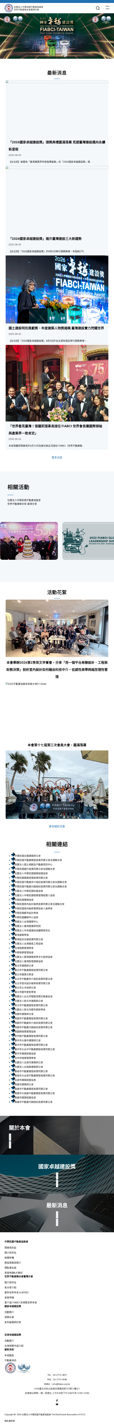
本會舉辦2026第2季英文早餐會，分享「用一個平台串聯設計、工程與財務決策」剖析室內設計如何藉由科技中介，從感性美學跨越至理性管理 (57, 670)
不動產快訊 (10, 1360)
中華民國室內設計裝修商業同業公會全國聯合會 (39, 904)
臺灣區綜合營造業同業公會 (29, 939)
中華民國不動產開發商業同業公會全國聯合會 (38, 860)
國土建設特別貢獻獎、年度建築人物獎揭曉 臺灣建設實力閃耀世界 (56, 328)
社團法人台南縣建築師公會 (29, 1067)
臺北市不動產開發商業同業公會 (31, 970)
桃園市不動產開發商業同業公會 (31, 1018)
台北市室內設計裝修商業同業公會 (32, 983)
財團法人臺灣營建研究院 (28, 926)
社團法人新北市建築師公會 (29, 1001)
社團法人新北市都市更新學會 (30, 1009)
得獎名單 (9, 1317)
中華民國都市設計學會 (26, 913)
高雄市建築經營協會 (25, 1097)
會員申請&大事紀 (13, 1272)
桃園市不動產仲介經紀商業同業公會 (34, 1023)
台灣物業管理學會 (24, 948)
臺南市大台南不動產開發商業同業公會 (35, 1075)
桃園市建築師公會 (24, 1014)
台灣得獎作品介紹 (13, 1345)
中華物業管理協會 (24, 952)
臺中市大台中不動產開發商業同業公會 (35, 1049)
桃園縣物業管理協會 (25, 1031)
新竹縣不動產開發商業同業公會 (31, 1036)
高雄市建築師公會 (24, 1084)
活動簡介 (9, 1312)
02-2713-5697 (60, 1375)
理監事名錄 (10, 1267)
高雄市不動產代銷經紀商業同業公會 (34, 1102)
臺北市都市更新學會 (25, 992)
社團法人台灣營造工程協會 (29, 943)
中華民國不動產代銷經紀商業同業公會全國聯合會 (41, 886)
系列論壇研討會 (12, 1322)
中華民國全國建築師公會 (28, 855)
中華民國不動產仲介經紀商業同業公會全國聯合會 (41, 882)
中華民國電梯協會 (24, 899)
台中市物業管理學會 (25, 1058)
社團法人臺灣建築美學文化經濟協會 (34, 957)
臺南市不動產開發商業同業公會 (31, 1071)
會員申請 (9, 1297)
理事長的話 (10, 1247)
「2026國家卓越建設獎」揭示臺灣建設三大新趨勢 (45, 239)
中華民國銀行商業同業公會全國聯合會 (35, 869)
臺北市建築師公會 (24, 965)
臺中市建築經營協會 (25, 1053)
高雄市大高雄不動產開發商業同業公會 (35, 1093)
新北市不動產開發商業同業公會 (31, 1005)
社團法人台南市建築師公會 (29, 1062)
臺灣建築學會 (22, 935)
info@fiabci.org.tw (61, 1384)
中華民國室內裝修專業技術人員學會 (34, 908)
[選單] (107, 8)
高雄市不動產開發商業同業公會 (31, 1088)
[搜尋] (98, 8)
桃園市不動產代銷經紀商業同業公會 (34, 1027)
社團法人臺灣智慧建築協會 (29, 961)
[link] (29, 541)
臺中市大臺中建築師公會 (28, 1040)
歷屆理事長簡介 (12, 1262)
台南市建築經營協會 (25, 1080)
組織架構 (9, 1257)
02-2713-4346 (60, 1379)
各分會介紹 (10, 1287)
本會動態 (9, 1355)
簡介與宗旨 (10, 1252)
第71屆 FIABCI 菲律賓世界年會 (20, 1302)
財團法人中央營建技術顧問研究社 (32, 930)
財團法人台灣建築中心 (26, 921)
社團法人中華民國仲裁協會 (29, 891)
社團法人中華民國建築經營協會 (31, 873)
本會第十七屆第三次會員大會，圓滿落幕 (57, 745)
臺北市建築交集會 (24, 974)
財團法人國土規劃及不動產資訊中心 (34, 864)
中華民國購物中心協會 (26, 917)
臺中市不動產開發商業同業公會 (31, 1045)
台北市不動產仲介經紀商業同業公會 (34, 979)
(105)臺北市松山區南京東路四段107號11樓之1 (57, 1388)
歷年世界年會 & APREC (16, 1292)
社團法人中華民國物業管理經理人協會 (35, 895)
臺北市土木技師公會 (25, 987)
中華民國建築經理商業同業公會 (31, 877)
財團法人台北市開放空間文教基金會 (34, 996)
